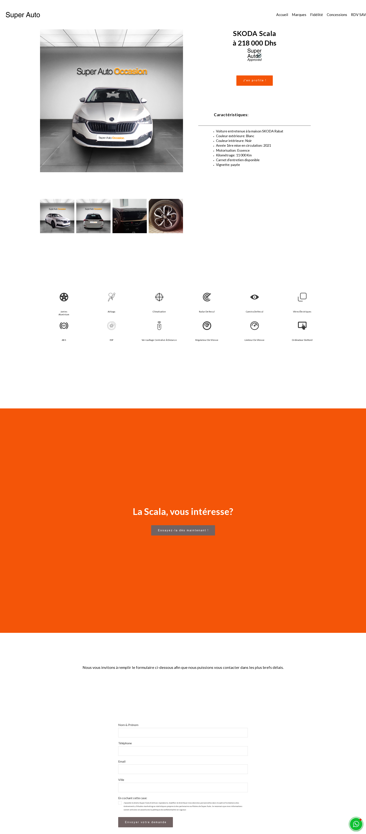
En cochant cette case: (133, 798)
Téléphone (125, 743)
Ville (121, 779)
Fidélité (316, 14)
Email (122, 761)
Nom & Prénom (129, 725)
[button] (254, 80)
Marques (299, 14)
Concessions (337, 14)
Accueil (282, 14)
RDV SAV (358, 14)
